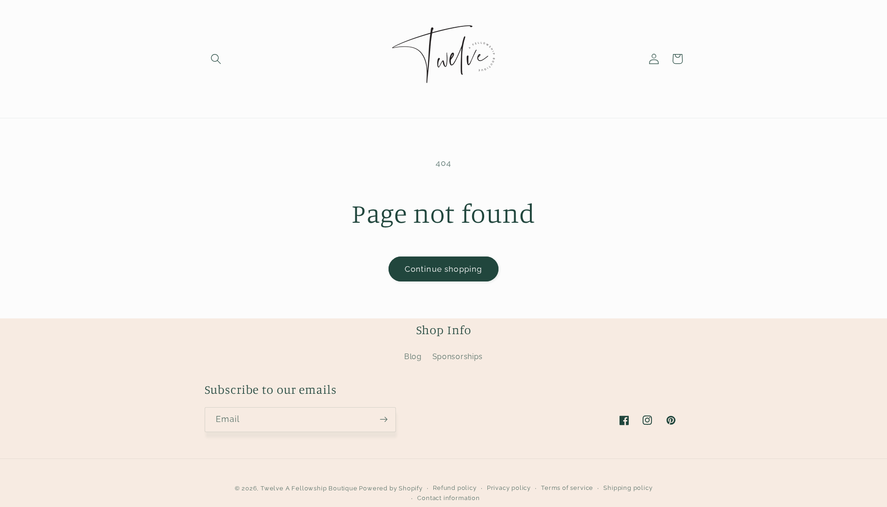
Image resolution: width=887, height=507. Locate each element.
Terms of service (567, 487)
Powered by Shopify (391, 488)
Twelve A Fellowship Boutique (310, 488)
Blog (413, 356)
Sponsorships (457, 356)
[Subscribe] (383, 419)
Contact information (448, 498)
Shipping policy (627, 487)
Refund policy (454, 487)
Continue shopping (444, 269)
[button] (216, 59)
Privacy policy (509, 487)
